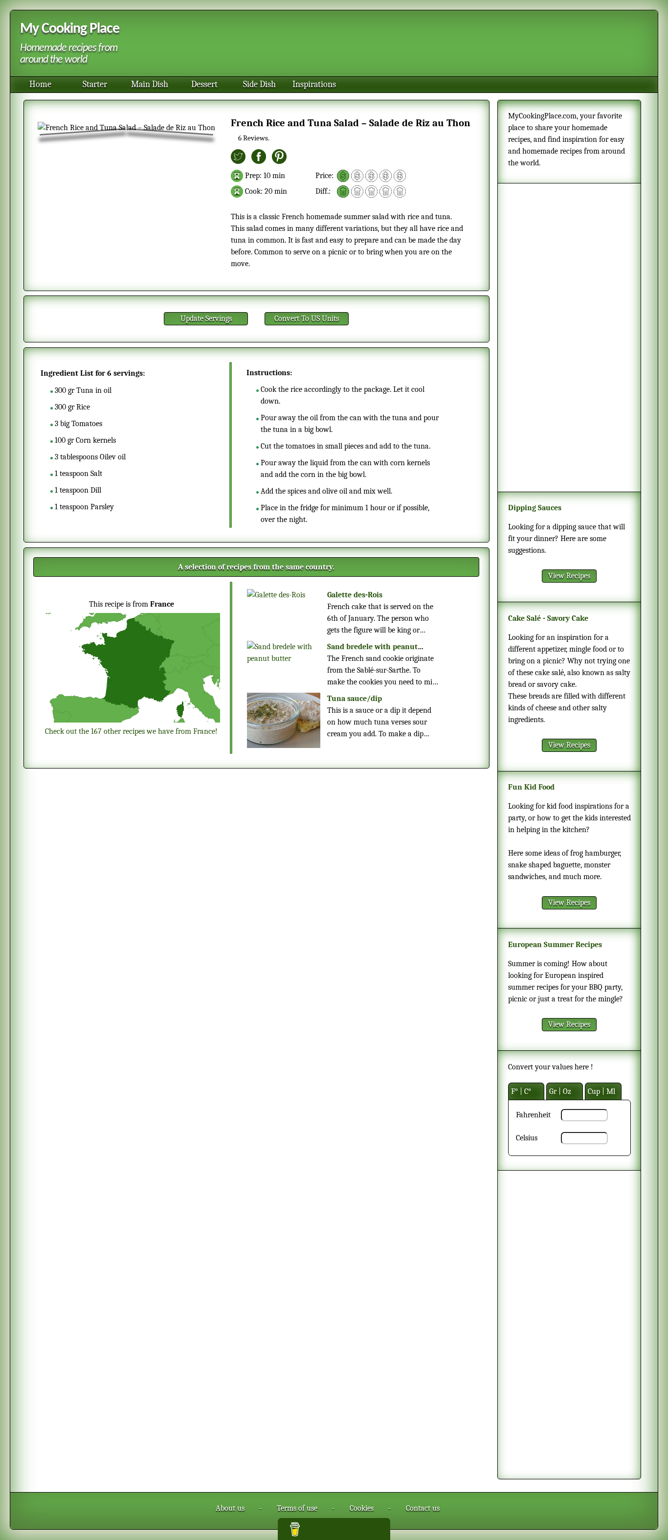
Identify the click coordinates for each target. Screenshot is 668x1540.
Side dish (259, 84)
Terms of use (297, 1508)
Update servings (206, 318)
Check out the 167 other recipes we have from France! (131, 731)
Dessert (204, 84)
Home (40, 84)
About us (230, 1508)
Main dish (149, 84)
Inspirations (314, 84)
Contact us (423, 1508)
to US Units (306, 318)
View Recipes (569, 575)
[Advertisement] (386, 44)
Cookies (362, 1508)
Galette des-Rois (354, 594)
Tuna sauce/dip (354, 698)
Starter (95, 84)
